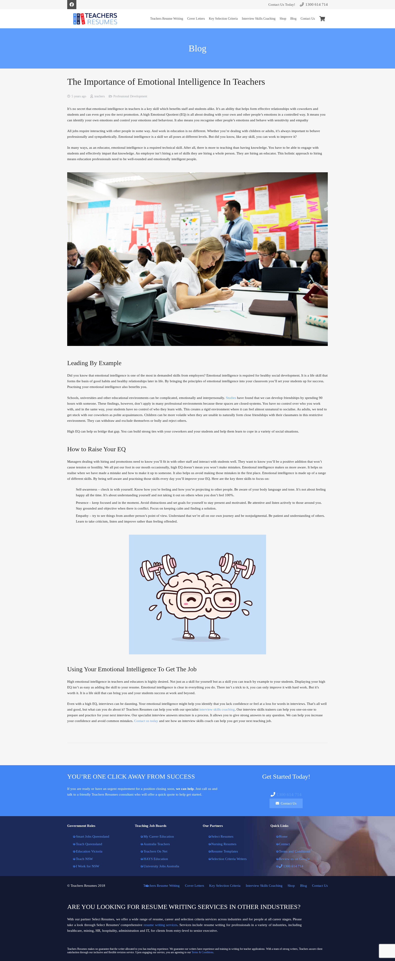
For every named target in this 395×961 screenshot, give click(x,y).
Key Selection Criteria (224, 885)
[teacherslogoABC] (95, 18)
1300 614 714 (289, 794)
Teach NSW (84, 859)
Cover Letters (194, 885)
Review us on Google (294, 859)
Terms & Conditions (203, 952)
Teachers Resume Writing (161, 885)
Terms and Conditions (294, 851)
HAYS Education (156, 859)
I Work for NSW (87, 866)
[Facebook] (71, 4)
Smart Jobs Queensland (92, 836)
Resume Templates (224, 851)
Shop (291, 885)
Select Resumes (222, 836)
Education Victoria (89, 851)
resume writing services (160, 925)
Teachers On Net (155, 851)
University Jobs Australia (161, 866)
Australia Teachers (157, 844)
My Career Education (159, 836)
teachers (99, 96)
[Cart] (322, 18)
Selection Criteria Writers (229, 859)
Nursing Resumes (223, 844)
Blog (303, 885)
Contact (284, 844)
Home (283, 836)
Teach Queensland (89, 844)
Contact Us (320, 885)
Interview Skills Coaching (264, 885)
